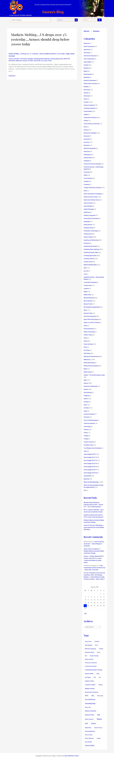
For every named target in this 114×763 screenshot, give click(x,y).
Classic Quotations (89, 105)
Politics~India (88, 335)
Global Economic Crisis (90, 197)
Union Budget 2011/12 (90, 457)
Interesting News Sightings (42, 59)
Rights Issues (88, 372)
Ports (85, 338)
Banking (86, 68)
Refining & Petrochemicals (91, 356)
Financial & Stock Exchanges (92, 164)
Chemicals (87, 96)
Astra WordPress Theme (72, 756)
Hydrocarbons (88, 224)
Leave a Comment (14, 59)
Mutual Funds (88, 304)
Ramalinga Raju (90, 703)
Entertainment (88, 157)
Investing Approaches (56, 59)
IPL (100, 677)
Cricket (86, 120)
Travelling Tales (88, 445)
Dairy (85, 127)
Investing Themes (89, 258)
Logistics (86, 288)
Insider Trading (88, 237)
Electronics (87, 151)
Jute (85, 274)
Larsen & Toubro (90, 685)
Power (85, 341)
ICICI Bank (88, 677)
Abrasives (86, 43)
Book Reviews (88, 74)
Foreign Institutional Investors (92, 187)
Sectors (86, 383)
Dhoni (98, 652)
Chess (85, 99)
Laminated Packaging (90, 282)
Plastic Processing (89, 332)
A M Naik (96, 641)
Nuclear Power (88, 313)
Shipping (86, 395)
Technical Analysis (89, 423)
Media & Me (87, 294)
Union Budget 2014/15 (90, 466)
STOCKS (30, 60)
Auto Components (89, 59)
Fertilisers (86, 161)
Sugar (85, 411)
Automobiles (87, 62)
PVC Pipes (87, 350)
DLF (86, 656)
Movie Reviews (88, 301)
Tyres (85, 451)
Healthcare (87, 212)
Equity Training (94, 656)
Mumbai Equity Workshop (91, 692)
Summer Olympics (89, 414)
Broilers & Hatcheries (90, 80)
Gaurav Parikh (89, 673)
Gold (97, 673)
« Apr (85, 613)
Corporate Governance (90, 117)
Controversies (88, 111)
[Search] (76, 20)
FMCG (85, 175)
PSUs (85, 347)
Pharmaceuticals (89, 328)
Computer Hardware (89, 108)
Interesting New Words (90, 246)
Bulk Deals (87, 90)
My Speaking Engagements (92, 307)
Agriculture (87, 49)
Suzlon (99, 738)
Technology (87, 426)
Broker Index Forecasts (90, 83)
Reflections (19, 60)
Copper (86, 114)
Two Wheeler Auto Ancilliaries (92, 448)
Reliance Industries (90, 711)
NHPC (86, 695)
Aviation (86, 65)
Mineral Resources (89, 298)
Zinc (85, 490)
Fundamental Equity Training (93, 670)
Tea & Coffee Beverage (90, 420)
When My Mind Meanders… (92, 482)
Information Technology (91, 231)
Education (87, 145)
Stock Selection (89, 738)
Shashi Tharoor (98, 727)
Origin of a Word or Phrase (91, 322)
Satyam (99, 719)
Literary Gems (88, 285)
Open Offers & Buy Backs (91, 319)
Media (85, 291)
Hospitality (87, 221)
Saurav (86, 556)
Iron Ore (86, 271)
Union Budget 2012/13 (90, 460)
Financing (87, 172)
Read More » (12, 76)
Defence (86, 130)
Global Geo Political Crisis (91, 200)
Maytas (100, 684)
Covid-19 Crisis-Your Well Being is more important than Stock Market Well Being (94, 527)
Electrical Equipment (90, 148)
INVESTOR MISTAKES (90, 265)
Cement (86, 93)
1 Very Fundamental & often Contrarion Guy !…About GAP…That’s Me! (94, 568)
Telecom (86, 429)
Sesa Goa (88, 727)
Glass (85, 190)
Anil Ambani (88, 645)
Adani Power (88, 641)
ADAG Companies (89, 46)
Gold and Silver (88, 203)
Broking (86, 86)
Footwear (86, 184)
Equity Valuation (89, 659)
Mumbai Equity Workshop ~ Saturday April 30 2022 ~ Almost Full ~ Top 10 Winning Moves (93, 504)
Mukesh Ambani (90, 688)
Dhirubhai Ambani (89, 652)
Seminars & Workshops (90, 386)
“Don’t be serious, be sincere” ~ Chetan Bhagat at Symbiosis (94, 544)
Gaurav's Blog (53, 12)
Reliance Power (89, 715)
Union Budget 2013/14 (90, 463)
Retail (85, 369)
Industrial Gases (88, 228)
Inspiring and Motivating (91, 240)
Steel (85, 405)
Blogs (85, 71)
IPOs (85, 268)
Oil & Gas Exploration (90, 316)
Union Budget (88, 742)
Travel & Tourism (89, 442)
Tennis (86, 432)
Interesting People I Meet (91, 252)
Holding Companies (89, 215)
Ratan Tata (88, 707)
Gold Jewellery (88, 206)
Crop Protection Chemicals (91, 123)
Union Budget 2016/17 (90, 470)
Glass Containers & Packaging (92, 194)
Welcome (86, 31)
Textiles (86, 436)
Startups (86, 402)
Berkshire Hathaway (90, 649)
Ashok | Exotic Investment (91, 549)
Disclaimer (96, 31)
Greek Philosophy (89, 209)
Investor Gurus (88, 262)
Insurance (86, 243)
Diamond (86, 136)
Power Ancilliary (88, 344)
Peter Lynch (100, 695)
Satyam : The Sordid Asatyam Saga (94, 375)
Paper (85, 325)
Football (86, 181)
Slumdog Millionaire (90, 731)
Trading (86, 439)
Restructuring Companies (91, 366)
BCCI (96, 645)
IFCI (95, 677)
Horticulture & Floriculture (91, 218)
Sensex (25, 60)
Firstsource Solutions (91, 662)
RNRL (98, 715)
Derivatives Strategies (26, 59)
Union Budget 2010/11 (90, 454)
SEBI (85, 380)
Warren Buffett (89, 745)
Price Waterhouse (90, 699)
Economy (86, 142)
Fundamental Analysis (90, 666)
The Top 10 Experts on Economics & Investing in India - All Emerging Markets (94, 575)
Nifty (85, 310)
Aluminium (87, 52)
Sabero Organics (89, 719)
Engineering (87, 154)
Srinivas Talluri (88, 734)
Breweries (86, 77)
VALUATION (36, 60)
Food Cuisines (88, 178)
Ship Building (88, 392)
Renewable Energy (89, 362)
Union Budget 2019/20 (90, 473)
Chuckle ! (86, 102)
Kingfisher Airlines (89, 681)
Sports (86, 398)
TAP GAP (86, 417)
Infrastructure (88, 234)
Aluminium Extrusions (90, 56)
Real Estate (87, 353)
